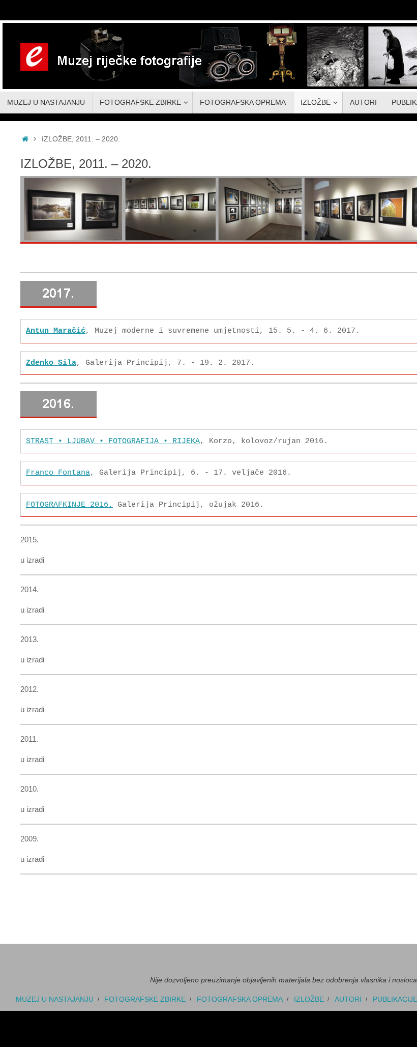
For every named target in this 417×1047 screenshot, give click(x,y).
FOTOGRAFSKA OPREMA (240, 981)
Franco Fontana (58, 460)
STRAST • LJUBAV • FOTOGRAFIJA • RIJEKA (113, 432)
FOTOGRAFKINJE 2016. (69, 488)
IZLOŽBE (309, 981)
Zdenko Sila (51, 357)
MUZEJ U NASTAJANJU (55, 981)
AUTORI (348, 981)
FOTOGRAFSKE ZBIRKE (145, 981)
